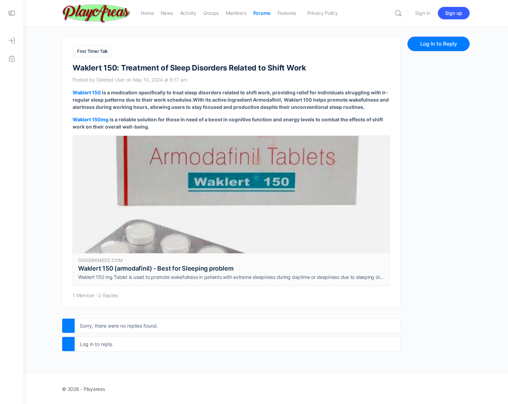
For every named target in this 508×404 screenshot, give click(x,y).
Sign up (453, 13)
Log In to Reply (438, 43)
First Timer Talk (92, 51)
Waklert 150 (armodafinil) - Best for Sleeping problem (155, 268)
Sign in (422, 13)
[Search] (398, 13)
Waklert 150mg (91, 119)
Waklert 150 (87, 92)
